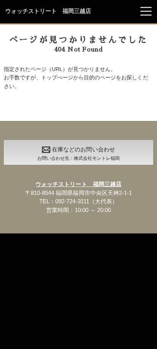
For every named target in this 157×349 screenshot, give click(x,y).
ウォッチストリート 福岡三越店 (48, 11)
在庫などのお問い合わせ (78, 153)
